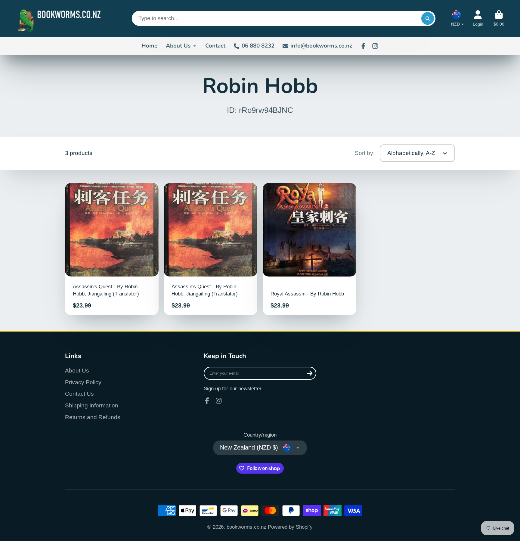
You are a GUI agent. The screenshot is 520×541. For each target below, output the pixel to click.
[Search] (427, 18)
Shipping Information (91, 405)
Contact (215, 46)
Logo (61, 18)
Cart (499, 18)
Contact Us (79, 394)
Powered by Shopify (290, 527)
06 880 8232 (258, 46)
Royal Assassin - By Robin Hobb (309, 249)
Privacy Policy (83, 382)
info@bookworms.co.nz (321, 46)
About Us (178, 46)
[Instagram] (375, 46)
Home (149, 46)
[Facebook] (363, 46)
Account (478, 18)
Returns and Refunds (92, 417)
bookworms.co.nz (246, 527)
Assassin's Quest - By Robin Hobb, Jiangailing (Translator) (112, 249)
